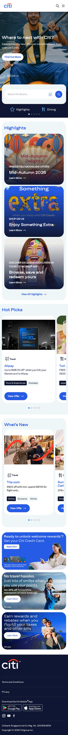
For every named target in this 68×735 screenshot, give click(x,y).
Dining (51, 109)
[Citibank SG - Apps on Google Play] (12, 707)
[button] (5, 76)
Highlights (23, 109)
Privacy (5, 692)
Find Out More (13, 56)
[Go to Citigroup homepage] (11, 663)
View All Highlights (31, 294)
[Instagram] (4, 716)
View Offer (13, 396)
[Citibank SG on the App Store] (33, 707)
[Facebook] (14, 716)
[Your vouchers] (34, 631)
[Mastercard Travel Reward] (34, 591)
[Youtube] (9, 716)
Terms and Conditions (13, 682)
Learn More (15, 177)
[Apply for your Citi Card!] (34, 551)
